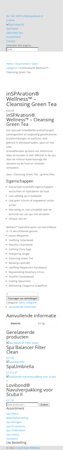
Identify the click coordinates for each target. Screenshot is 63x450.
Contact (10, 41)
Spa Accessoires (15, 426)
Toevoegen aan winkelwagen (23, 298)
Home (9, 63)
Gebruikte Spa (14, 32)
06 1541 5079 (14, 16)
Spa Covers (12, 434)
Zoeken (44, 404)
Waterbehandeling (17, 417)
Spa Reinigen (14, 422)
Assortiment (13, 37)
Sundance (12, 438)
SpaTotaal (12, 28)
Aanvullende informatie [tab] (22, 307)
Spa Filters (12, 413)
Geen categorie (28, 302)
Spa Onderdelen (16, 430)
